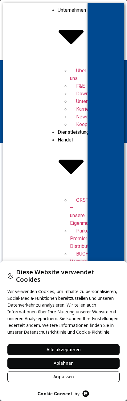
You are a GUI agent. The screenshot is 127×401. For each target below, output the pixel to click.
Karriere (84, 109)
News (82, 117)
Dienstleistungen (76, 132)
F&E (80, 86)
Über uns (78, 74)
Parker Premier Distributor (81, 238)
